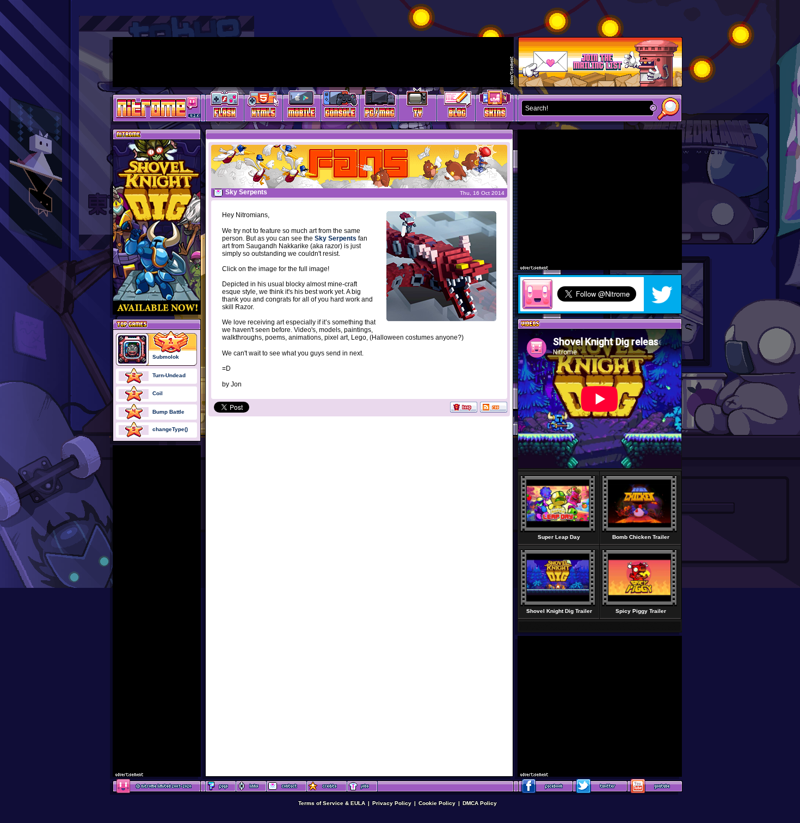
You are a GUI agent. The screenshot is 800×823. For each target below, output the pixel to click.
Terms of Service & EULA (331, 803)
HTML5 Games (263, 106)
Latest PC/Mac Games (379, 106)
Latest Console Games (340, 106)
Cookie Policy (437, 803)
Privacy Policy (391, 803)
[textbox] (585, 108)
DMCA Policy (480, 803)
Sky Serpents (335, 238)
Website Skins (495, 106)
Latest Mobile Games (301, 106)
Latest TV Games (417, 106)
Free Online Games (225, 106)
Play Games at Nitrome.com (152, 107)
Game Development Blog (456, 106)
